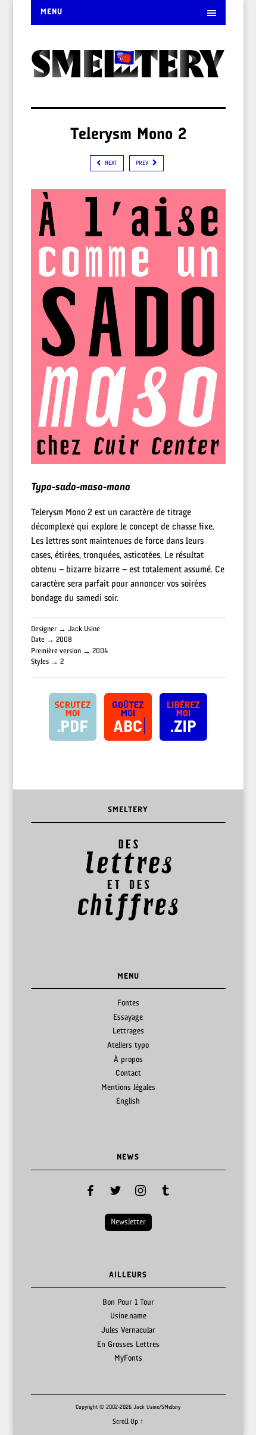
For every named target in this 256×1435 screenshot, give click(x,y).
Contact (128, 1073)
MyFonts (128, 1358)
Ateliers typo (128, 1045)
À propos (128, 1059)
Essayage (128, 1017)
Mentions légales (128, 1087)
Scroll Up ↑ (128, 1421)
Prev (46, 880)
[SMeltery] (128, 73)
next (110, 163)
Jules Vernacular (128, 1330)
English (128, 1101)
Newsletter (128, 1222)
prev (143, 163)
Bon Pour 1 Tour (128, 1302)
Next (210, 880)
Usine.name (128, 1316)
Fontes (128, 1003)
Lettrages (128, 1031)
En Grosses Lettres (128, 1344)
